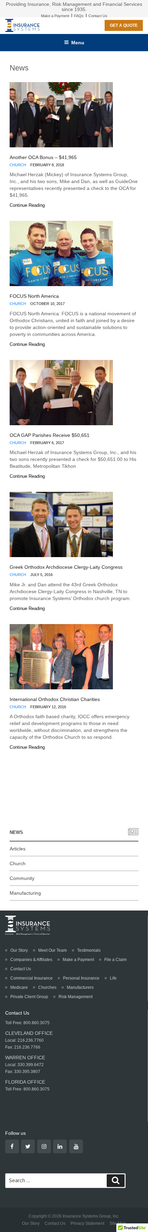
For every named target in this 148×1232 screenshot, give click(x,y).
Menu (77, 42)
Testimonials (89, 950)
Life (113, 978)
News (16, 832)
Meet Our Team (52, 950)
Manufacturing (25, 893)
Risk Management (76, 996)
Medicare (19, 987)
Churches (47, 987)
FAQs (79, 16)
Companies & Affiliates (31, 959)
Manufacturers (80, 987)
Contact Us (97, 16)
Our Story (19, 950)
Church (18, 165)
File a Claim (115, 959)
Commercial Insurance (31, 978)
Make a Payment (55, 16)
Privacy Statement (87, 1223)
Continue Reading (27, 205)
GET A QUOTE (124, 25)
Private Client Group (29, 996)
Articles (17, 848)
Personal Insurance (81, 978)
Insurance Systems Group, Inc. (91, 1216)
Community (22, 878)
